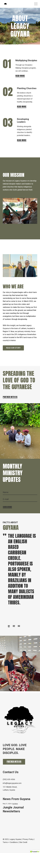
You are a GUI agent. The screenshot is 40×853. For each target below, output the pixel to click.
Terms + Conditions (10, 842)
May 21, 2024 (7, 804)
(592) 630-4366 (9, 779)
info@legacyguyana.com (12, 783)
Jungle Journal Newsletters (13, 809)
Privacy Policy (28, 839)
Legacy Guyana (15, 839)
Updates (15, 804)
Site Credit (23, 842)
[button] (9, 626)
